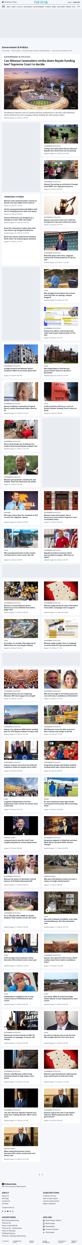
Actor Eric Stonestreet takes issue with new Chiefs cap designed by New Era (20, 229)
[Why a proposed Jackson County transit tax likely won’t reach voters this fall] (21, 538)
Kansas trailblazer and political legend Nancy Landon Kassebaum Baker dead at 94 (20, 408)
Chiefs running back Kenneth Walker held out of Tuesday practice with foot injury (20, 210)
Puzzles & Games (52, 1229)
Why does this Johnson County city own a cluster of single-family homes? (60, 880)
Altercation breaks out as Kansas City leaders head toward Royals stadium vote (21, 445)
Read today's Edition (11, 2)
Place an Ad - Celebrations (12, 1228)
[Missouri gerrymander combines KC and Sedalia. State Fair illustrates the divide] (21, 464)
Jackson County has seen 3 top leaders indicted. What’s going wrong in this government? (59, 1115)
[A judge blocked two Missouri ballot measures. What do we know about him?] (21, 353)
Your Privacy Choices (62, 1242)
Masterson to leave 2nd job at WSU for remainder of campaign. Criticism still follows (19, 1037)
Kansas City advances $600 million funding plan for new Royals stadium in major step (21, 730)
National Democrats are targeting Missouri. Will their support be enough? (19, 695)
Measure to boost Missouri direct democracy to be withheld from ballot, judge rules (19, 607)
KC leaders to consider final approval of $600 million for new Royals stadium (20, 644)
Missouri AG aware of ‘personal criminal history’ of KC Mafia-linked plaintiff (20, 880)
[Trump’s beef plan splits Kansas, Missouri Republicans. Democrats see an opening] (61, 134)
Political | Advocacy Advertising (14, 1236)
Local (46, 290)
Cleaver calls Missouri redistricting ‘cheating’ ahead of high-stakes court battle (19, 1076)
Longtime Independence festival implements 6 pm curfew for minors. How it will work (21, 804)
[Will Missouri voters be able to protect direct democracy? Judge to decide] (61, 714)
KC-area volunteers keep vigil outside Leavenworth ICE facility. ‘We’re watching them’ (60, 804)
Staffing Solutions (8, 1233)
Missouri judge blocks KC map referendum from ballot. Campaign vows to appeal (61, 606)
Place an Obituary (8, 1230)
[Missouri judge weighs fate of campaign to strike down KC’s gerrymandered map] (61, 628)
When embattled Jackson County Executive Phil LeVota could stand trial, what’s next (20, 1153)
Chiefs (13, 7)
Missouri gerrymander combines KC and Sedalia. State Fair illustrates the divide (20, 481)
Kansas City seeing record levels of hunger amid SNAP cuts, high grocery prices (61, 185)
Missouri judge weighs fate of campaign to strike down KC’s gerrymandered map (60, 644)
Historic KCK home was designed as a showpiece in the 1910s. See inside (19, 219)
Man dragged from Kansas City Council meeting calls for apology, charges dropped (59, 295)
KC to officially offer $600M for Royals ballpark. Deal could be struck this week (20, 917)
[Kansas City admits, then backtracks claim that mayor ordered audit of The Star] (61, 316)
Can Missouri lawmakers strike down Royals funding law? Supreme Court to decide (39, 62)
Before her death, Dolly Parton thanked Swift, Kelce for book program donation (20, 238)
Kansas (46, 799)
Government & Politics (17, 57)
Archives (5, 1203)
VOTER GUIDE (15, 51)
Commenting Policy (17, 1242)
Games (54, 7)
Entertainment (39, 7)
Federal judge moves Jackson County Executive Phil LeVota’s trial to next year (20, 959)
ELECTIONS (6, 51)
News (8, 7)
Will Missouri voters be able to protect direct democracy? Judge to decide (59, 730)
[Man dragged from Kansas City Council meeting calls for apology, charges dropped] (61, 278)
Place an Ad (6, 1223)
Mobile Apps (50, 1223)
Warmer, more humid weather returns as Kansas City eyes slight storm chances (20, 202)
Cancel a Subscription (51, 1201)
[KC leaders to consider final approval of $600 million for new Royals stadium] (21, 628)
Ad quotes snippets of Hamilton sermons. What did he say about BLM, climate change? (60, 842)
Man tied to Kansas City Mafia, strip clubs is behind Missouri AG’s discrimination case (60, 921)
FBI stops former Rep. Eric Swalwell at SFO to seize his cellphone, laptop (21, 516)
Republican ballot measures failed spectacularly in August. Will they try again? (59, 555)
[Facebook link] (3, 1211)
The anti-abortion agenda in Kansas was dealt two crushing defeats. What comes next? (20, 1115)
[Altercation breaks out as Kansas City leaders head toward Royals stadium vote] (21, 429)
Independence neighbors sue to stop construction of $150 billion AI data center (18, 998)
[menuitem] (3, 6)
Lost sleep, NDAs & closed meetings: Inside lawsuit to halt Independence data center (61, 998)
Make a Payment (49, 1203)
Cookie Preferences (46, 1242)
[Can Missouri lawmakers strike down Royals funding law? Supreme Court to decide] (41, 88)
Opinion (48, 7)
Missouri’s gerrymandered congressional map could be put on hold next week (60, 1075)
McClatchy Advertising (10, 1220)
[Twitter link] (5, 1211)
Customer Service (49, 1196)
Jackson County (9, 1148)
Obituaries (61, 7)
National (7, 512)
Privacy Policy (32, 1242)
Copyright (5, 1241)
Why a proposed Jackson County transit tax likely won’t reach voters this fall (19, 554)
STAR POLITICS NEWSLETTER (62, 51)
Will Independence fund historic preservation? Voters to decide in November (57, 370)
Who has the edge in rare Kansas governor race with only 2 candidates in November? (61, 695)
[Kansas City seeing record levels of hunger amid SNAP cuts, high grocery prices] (61, 169)
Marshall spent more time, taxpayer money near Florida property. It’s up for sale (60, 257)
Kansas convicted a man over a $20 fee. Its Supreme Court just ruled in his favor (60, 221)
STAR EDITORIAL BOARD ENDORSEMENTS (36, 51)
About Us (5, 1196)
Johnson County (10, 837)
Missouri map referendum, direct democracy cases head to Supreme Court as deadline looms (60, 517)
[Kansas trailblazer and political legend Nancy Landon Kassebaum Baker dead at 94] (21, 391)
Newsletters (50, 1226)
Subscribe (76, 2)
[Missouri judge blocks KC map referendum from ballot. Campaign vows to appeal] (61, 590)
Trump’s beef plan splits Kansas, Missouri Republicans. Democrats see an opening (60, 150)
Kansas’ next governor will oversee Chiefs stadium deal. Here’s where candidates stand (60, 960)
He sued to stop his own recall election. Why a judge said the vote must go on (60, 1036)
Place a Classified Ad (9, 1225)
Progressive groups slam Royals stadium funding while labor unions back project (60, 766)
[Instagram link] (10, 1211)
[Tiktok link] (13, 1211)
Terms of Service (74, 1242)
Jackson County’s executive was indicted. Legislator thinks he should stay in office (20, 766)
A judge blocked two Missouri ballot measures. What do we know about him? (20, 369)
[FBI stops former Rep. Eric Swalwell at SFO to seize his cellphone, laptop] (21, 500)
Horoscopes (50, 1232)
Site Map (5, 1198)
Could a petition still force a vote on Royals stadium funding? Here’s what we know (60, 408)
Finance (68, 7)
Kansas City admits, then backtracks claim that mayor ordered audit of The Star (59, 333)
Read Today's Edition (53, 1220)
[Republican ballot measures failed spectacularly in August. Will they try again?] (61, 538)
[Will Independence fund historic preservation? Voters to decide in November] (61, 353)
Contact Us (6, 1201)
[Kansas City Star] (41, 2)
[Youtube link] (7, 1211)
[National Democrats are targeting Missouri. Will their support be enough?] (21, 679)
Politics (20, 7)
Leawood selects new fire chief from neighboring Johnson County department (20, 841)
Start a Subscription (50, 1198)
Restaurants (28, 7)
